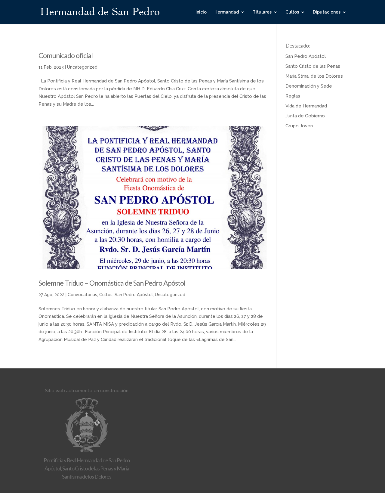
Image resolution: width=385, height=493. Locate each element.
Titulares (262, 12)
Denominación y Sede (308, 86)
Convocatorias (82, 294)
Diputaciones (326, 12)
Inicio (201, 12)
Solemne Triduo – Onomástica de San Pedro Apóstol (111, 283)
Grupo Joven (299, 126)
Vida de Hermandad (306, 106)
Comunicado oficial (65, 55)
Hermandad (226, 12)
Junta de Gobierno (305, 116)
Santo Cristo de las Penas (312, 66)
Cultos (292, 12)
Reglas (292, 96)
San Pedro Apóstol (134, 294)
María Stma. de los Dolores (314, 76)
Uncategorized (82, 67)
